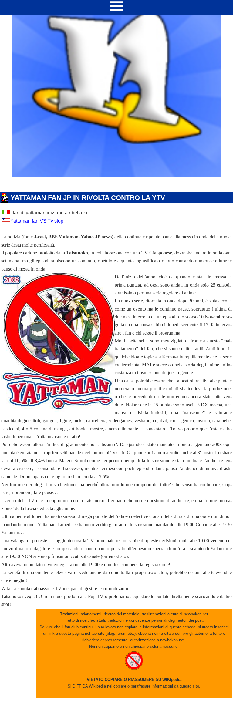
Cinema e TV (11, 189)
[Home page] (116, 175)
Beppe (39, 206)
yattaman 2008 (95, 206)
